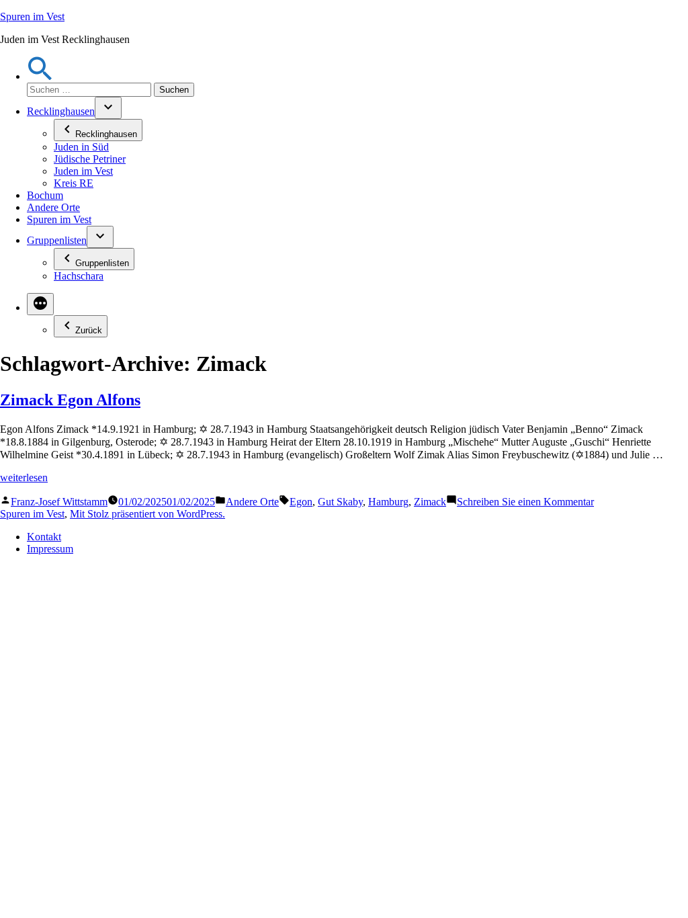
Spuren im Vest (32, 16)
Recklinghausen (61, 111)
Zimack (430, 501)
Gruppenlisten (57, 240)
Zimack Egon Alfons (70, 400)
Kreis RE (73, 183)
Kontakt (44, 536)
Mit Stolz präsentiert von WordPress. (147, 513)
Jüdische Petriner (90, 159)
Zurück (88, 330)
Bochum (45, 195)
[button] (40, 76)
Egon (301, 501)
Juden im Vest (83, 171)
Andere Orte (53, 207)
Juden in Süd (81, 147)
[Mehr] (40, 304)
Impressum (50, 548)
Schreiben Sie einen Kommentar (525, 501)
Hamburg (388, 501)
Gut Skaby (340, 501)
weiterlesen (24, 477)
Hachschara (78, 276)
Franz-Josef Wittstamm (59, 501)
